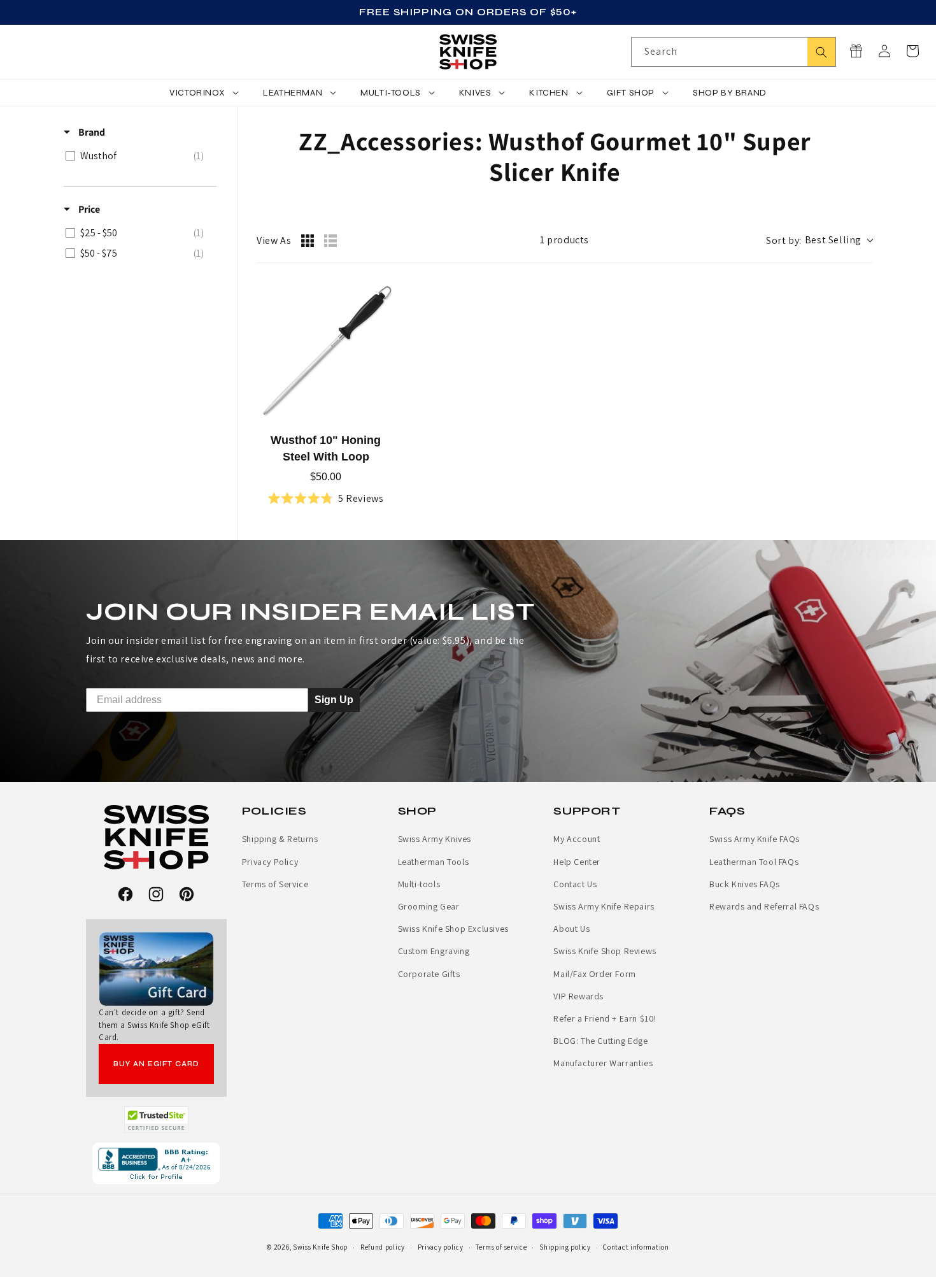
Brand (90, 132)
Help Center (576, 861)
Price (88, 209)
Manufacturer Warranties (603, 1063)
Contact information (636, 1247)
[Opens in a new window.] (156, 1119)
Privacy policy (441, 1247)
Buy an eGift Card (156, 1064)
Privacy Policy (270, 861)
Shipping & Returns (280, 839)
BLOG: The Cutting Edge (600, 1040)
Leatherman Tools (433, 861)
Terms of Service (275, 884)
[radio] (307, 240)
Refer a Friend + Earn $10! (604, 1018)
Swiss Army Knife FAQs (754, 839)
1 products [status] (564, 239)
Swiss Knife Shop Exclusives (453, 928)
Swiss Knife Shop (320, 1247)
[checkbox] (138, 156)
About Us (571, 928)
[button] (912, 51)
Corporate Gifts (429, 974)
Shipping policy (565, 1247)
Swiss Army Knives (434, 839)
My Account (576, 839)
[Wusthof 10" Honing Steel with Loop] (326, 352)
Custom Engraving (434, 951)
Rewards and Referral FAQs (764, 906)
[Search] (821, 52)
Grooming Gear (429, 906)
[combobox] (733, 52)
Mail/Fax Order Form (594, 974)
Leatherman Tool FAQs (753, 861)
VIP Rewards (578, 996)
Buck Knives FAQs (744, 884)
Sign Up (334, 699)
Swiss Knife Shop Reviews (604, 951)
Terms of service (501, 1247)
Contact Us (575, 884)
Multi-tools (419, 884)
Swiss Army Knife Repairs (603, 906)
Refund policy (382, 1247)
